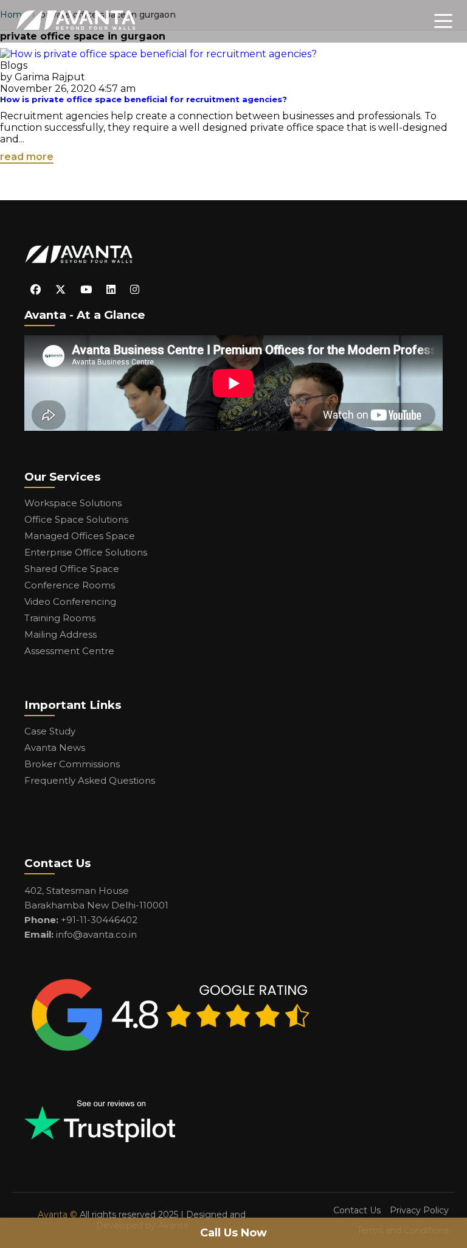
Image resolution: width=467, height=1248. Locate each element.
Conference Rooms (69, 585)
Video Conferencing (70, 601)
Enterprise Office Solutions (85, 552)
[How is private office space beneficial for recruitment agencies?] (158, 54)
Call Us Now (233, 1232)
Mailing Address (60, 634)
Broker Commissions (72, 764)
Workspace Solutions (73, 503)
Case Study (49, 731)
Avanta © (57, 1214)
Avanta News (54, 747)
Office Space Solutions (76, 519)
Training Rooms (59, 618)
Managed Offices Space (79, 536)
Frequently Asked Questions (89, 780)
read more (27, 156)
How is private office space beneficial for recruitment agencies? (143, 99)
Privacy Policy (419, 1210)
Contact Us (357, 1210)
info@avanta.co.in (96, 934)
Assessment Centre (69, 651)
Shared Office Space (71, 568)
